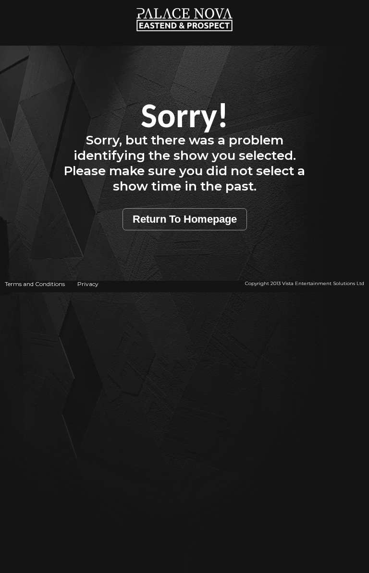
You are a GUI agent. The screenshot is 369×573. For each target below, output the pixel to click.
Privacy (87, 283)
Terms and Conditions (35, 283)
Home (185, 5)
